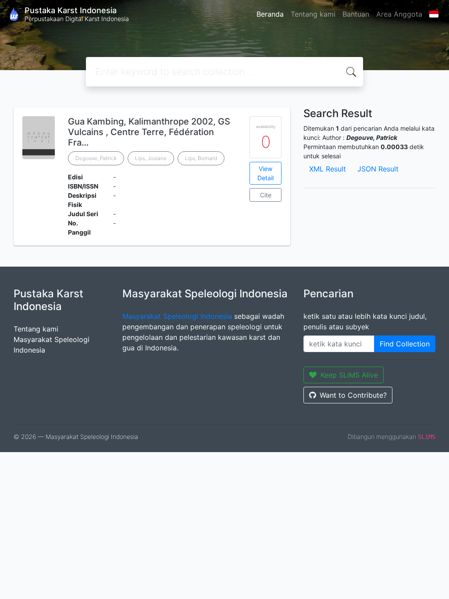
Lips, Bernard (201, 158)
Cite (265, 195)
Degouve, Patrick (96, 158)
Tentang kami (313, 14)
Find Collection (405, 343)
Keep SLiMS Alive (349, 375)
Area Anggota (399, 14)
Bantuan (355, 14)
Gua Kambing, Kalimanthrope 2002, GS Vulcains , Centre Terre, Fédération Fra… (149, 132)
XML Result (327, 168)
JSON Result (378, 168)
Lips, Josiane (151, 158)
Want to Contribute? (353, 395)
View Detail (265, 173)
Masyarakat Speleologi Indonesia (177, 316)
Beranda (270, 14)
